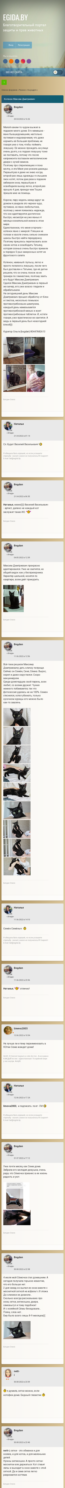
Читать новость (32, 783)
